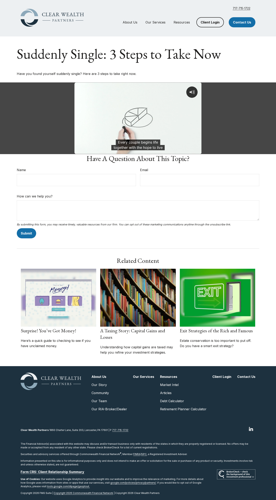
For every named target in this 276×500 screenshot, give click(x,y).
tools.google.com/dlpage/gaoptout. (68, 486)
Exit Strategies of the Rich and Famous (216, 330)
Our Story (99, 385)
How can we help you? (35, 196)
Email (144, 170)
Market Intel (169, 385)
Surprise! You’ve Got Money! (48, 330)
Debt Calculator (172, 401)
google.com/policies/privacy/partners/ (133, 482)
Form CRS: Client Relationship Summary (52, 472)
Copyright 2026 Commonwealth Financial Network (83, 493)
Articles (166, 393)
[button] (130, 22)
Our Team (99, 401)
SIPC (144, 454)
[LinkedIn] (251, 428)
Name (21, 170)
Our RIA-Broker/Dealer (109, 409)
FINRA (136, 454)
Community (100, 393)
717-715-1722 (241, 8)
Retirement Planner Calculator (183, 409)
